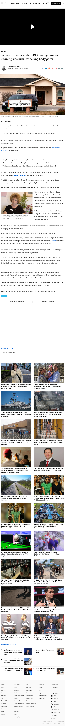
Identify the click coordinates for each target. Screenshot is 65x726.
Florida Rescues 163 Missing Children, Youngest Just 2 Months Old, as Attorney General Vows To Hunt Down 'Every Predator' (48, 637)
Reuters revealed (20, 175)
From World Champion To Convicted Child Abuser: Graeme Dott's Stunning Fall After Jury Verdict (14, 554)
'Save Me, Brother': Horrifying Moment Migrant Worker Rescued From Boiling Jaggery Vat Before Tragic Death (48, 414)
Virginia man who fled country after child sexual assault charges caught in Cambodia (29, 166)
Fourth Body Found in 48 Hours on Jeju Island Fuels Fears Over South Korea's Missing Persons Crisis (16, 386)
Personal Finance (5, 701)
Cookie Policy (29, 698)
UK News (3, 690)
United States (42, 698)
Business (3, 695)
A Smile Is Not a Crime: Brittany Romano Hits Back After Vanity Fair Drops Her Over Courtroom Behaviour (15, 526)
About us (28, 687)
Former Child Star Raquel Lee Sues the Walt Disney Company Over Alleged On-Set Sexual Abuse (48, 442)
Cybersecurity (17, 701)
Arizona (53, 241)
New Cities (16, 711)
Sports (2, 711)
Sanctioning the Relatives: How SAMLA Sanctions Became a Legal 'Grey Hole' (13, 660)
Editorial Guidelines (48, 301)
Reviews (3, 714)
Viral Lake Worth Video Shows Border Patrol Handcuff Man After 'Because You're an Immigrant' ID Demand (48, 582)
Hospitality (16, 690)
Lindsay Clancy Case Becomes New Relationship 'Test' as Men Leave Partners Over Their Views (47, 386)
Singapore (41, 693)
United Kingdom (43, 695)
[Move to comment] (62, 68)
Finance (16, 698)
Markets (3, 693)
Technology (4, 703)
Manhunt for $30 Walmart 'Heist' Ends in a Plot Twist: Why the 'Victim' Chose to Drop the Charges (16, 442)
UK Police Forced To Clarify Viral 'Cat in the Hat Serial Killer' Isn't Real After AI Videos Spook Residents (15, 582)
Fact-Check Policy (30, 706)
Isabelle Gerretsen (14, 66)
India (40, 690)
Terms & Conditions (31, 693)
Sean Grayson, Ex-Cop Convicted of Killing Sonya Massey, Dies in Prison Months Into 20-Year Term (15, 637)
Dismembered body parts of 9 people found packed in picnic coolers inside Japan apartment (32, 163)
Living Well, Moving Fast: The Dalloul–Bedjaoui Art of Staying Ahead (45, 650)
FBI (33, 140)
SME (2, 698)
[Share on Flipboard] (52, 68)
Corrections (29, 701)
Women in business (18, 706)
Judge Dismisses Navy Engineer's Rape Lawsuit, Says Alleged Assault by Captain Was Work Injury (16, 414)
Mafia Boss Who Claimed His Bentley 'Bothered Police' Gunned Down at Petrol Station (47, 554)
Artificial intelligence (19, 703)
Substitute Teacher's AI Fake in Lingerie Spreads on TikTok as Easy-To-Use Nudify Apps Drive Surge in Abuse (14, 470)
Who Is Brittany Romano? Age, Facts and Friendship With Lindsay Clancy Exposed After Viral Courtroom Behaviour (49, 498)
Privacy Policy (29, 695)
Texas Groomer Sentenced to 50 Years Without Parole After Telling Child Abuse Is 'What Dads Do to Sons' (16, 609)
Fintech (15, 714)
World (2, 687)
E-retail (15, 687)
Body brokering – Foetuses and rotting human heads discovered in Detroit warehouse (30, 160)
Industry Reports (18, 717)
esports (15, 709)
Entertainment (4, 706)
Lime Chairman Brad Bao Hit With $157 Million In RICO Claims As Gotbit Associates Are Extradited (14, 670)
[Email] (58, 68)
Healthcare (16, 693)
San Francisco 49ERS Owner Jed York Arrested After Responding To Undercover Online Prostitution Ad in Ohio (47, 609)
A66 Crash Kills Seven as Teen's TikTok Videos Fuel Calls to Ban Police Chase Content (14, 498)
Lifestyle (3, 709)
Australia (41, 687)
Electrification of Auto (19, 695)
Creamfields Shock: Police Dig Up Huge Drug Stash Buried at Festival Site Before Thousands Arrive (48, 526)
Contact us (29, 690)
